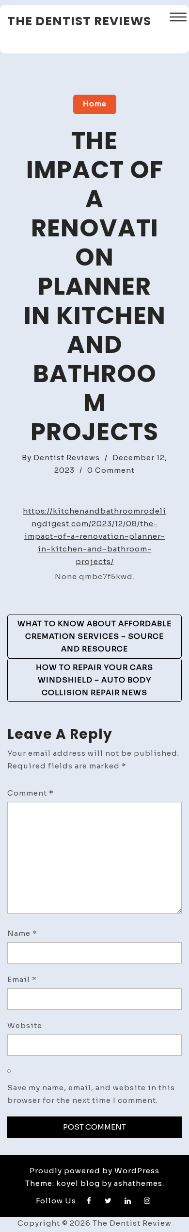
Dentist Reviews (66, 457)
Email (22, 979)
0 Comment (111, 470)
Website (24, 1025)
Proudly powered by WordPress (94, 1170)
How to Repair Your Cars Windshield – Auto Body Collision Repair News (94, 680)
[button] (178, 18)
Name (22, 933)
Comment (30, 793)
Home (95, 103)
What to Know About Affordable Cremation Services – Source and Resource (94, 636)
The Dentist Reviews (79, 21)
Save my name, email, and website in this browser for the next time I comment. (91, 1094)
